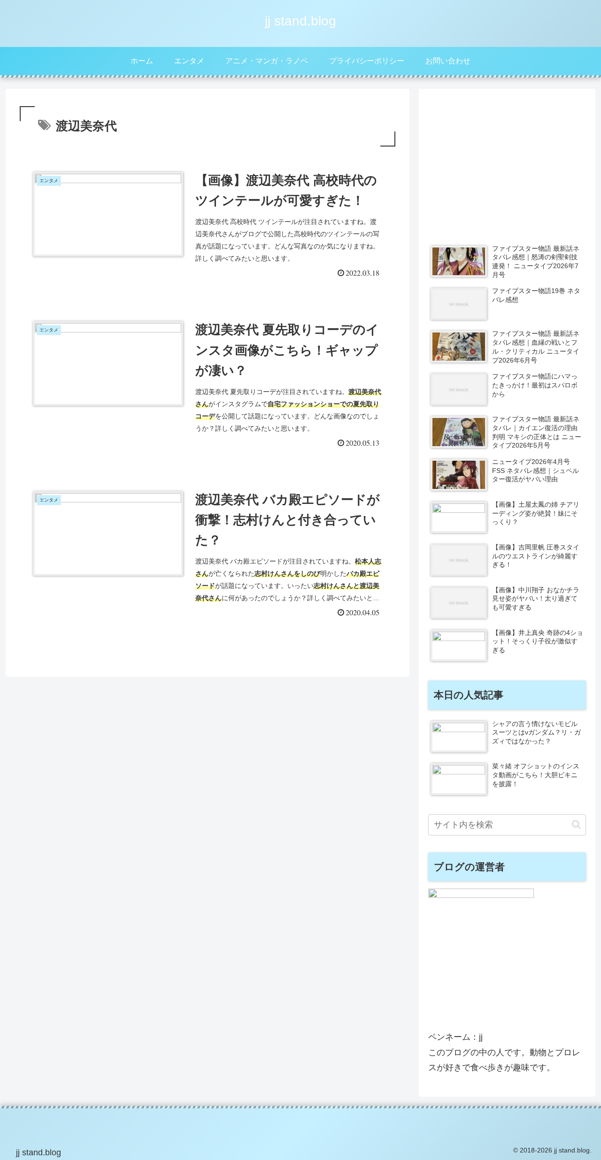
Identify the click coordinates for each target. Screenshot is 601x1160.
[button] (576, 824)
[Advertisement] (507, 164)
